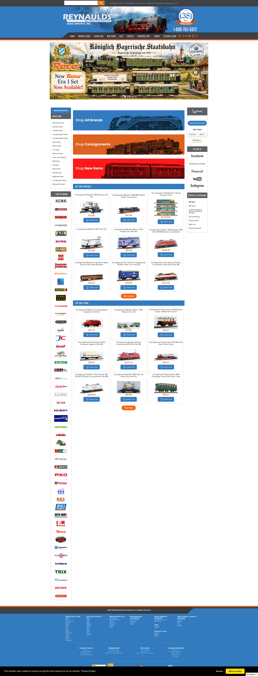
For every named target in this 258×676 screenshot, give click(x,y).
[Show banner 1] (122, 97)
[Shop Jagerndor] (61, 338)
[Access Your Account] (170, 36)
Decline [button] (219, 671)
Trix (67, 627)
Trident (112, 625)
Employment (176, 654)
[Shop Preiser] (61, 483)
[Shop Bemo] (61, 241)
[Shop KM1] (61, 378)
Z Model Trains (57, 130)
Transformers (57, 172)
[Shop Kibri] (61, 362)
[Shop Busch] (61, 257)
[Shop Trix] (61, 572)
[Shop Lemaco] (61, 386)
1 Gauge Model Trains (60, 134)
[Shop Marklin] (61, 435)
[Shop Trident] (61, 563)
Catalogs (55, 165)
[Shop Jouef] (61, 346)
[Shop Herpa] (61, 330)
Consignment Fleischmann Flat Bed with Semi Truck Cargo (166, 343)
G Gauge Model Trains (60, 138)
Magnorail (69, 640)
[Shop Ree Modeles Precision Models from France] (61, 491)
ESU (178, 622)
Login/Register (145, 650)
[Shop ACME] (61, 201)
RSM (88, 627)
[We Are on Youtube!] (189, 36)
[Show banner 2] (125, 97)
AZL (67, 636)
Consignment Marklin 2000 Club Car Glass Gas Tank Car (129, 375)
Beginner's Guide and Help (113, 653)
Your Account (141, 3)
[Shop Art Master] (61, 225)
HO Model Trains (58, 123)
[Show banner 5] (133, 97)
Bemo (67, 631)
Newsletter (159, 3)
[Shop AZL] (61, 233)
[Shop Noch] (61, 467)
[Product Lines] (84, 36)
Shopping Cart (170, 3)
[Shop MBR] (61, 443)
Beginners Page (58, 176)
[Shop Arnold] (61, 209)
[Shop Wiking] (61, 596)
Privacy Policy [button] (88, 671)
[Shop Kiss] (61, 370)
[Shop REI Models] (61, 507)
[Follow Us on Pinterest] (185, 36)
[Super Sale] (98, 36)
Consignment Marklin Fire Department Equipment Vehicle (91, 311)
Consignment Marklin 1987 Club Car (92, 229)
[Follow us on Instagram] (193, 36)
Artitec (89, 634)
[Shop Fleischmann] (61, 306)
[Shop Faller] (61, 290)
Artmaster (113, 622)
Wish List (151, 3)
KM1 (67, 638)
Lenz (178, 624)
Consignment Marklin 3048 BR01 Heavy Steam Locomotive (128, 196)
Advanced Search (61, 110)
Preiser (89, 625)
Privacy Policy (194, 220)
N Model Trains (57, 127)
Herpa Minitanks (115, 619)
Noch (88, 622)
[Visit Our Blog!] (183, 36)
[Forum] (157, 36)
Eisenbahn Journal (160, 619)
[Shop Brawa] (61, 249)
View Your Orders (86, 651)
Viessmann (181, 619)
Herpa (156, 633)
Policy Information (114, 651)
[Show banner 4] (130, 97)
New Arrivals (128, 296)
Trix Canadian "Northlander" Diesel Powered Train (165, 194)
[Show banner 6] (136, 97)
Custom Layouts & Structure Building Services (195, 211)
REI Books (56, 161)
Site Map (175, 656)
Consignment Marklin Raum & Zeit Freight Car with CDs (128, 230)
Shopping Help (114, 650)
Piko (67, 625)
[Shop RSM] (61, 539)
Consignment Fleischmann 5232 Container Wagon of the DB (91, 343)
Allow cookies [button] (235, 671)
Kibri (88, 621)
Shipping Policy (86, 653)
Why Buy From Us (117, 3)
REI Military (113, 618)
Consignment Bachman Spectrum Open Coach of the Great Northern (91, 264)
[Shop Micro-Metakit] (61, 459)
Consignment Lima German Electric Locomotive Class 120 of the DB (166, 264)
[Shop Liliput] (61, 394)
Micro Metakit (134, 619)
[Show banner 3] (127, 97)
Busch (89, 630)
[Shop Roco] (61, 531)
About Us (176, 650)
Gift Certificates (194, 217)
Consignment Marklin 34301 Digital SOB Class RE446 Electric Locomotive (166, 231)
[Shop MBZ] (61, 451)
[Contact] (130, 36)
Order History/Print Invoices (145, 653)
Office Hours (175, 653)
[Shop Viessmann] (61, 580)
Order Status (130, 3)
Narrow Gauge (57, 153)
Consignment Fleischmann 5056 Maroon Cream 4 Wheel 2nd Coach (166, 311)
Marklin (68, 618)
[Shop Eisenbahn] (61, 265)
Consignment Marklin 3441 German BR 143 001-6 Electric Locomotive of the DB (91, 375)
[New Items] (111, 36)
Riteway (157, 626)
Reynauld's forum (58, 184)
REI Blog (192, 202)
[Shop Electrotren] (61, 273)
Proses (89, 633)
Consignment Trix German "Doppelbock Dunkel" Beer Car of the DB (128, 264)
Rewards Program (195, 228)
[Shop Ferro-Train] (61, 298)
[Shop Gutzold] (61, 322)
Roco (67, 619)
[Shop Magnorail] (61, 427)
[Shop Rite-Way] (61, 515)
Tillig (67, 630)
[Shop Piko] (61, 475)
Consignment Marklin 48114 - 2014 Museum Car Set (128, 311)
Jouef (67, 634)
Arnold (68, 637)
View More (128, 408)
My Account (145, 651)
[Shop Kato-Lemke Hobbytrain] (61, 354)
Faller (88, 619)
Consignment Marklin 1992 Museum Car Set (91, 196)
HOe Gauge (56, 142)
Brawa (68, 622)
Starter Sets (56, 169)
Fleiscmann (69, 621)
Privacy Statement (86, 654)
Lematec (133, 622)
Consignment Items (59, 180)
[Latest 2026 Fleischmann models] (129, 70)
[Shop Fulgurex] (61, 314)
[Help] (121, 36)
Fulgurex (133, 621)
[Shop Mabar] (61, 418)
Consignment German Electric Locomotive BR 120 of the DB (128, 343)
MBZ (88, 631)
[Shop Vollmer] (61, 588)
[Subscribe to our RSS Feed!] (196, 36)
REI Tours (192, 206)
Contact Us (86, 650)
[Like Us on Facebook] (180, 36)
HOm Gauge (56, 146)
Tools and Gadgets (59, 157)
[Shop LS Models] (61, 410)
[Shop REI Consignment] (61, 499)
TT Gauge (55, 150)
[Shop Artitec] (61, 217)
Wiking (156, 634)
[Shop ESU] (61, 281)
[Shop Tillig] (61, 555)
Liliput (68, 624)
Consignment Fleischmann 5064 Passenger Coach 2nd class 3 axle (166, 375)
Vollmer (89, 624)
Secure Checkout (197, 123)
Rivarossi (69, 633)
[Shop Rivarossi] (61, 523)
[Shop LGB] (61, 402)
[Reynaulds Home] (68, 36)
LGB (67, 628)
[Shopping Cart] (144, 36)
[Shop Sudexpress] (61, 547)
